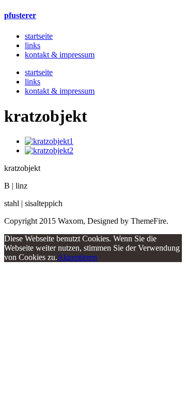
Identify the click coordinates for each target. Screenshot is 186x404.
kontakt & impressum (60, 54)
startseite (39, 36)
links (32, 45)
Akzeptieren (77, 257)
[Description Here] (49, 141)
